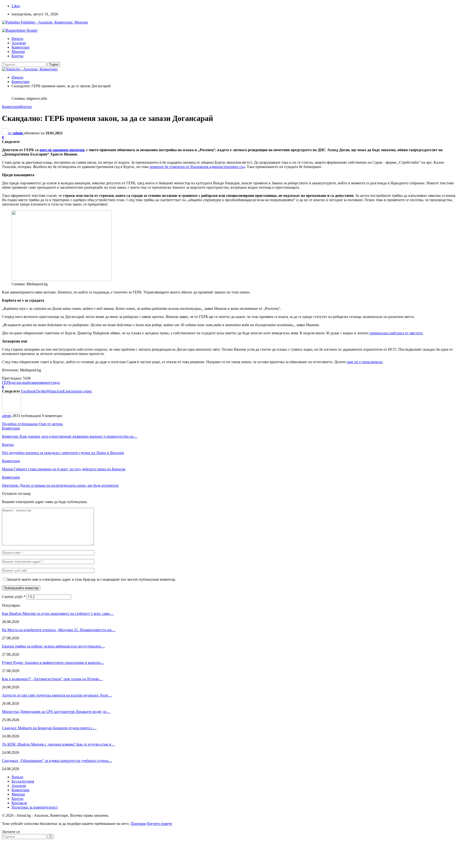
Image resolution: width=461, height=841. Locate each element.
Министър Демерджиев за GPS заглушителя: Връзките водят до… (56, 712)
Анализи (19, 43)
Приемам (138, 824)
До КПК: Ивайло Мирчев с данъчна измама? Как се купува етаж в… (58, 744)
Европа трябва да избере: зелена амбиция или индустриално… (53, 646)
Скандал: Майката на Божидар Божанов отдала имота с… (49, 728)
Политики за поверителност (35, 807)
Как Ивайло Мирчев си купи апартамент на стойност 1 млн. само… (58, 613)
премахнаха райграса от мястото (396, 333)
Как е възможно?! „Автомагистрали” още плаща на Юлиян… (52, 679)
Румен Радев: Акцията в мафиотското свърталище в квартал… (53, 662)
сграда (54, 382)
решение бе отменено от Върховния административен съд (197, 167)
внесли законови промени (62, 150)
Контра (17, 56)
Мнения (18, 52)
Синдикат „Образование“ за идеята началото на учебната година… (57, 761)
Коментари (21, 47)
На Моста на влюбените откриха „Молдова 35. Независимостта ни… (58, 630)
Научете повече (159, 824)
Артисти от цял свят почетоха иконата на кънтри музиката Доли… (57, 695)
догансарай (20, 382)
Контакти (19, 803)
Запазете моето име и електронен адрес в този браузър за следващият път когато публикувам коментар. (91, 579)
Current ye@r (14, 597)
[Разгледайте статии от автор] (11, 411)
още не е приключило (364, 362)
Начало (17, 39)
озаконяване (39, 382)
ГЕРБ (6, 382)
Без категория (23, 781)
